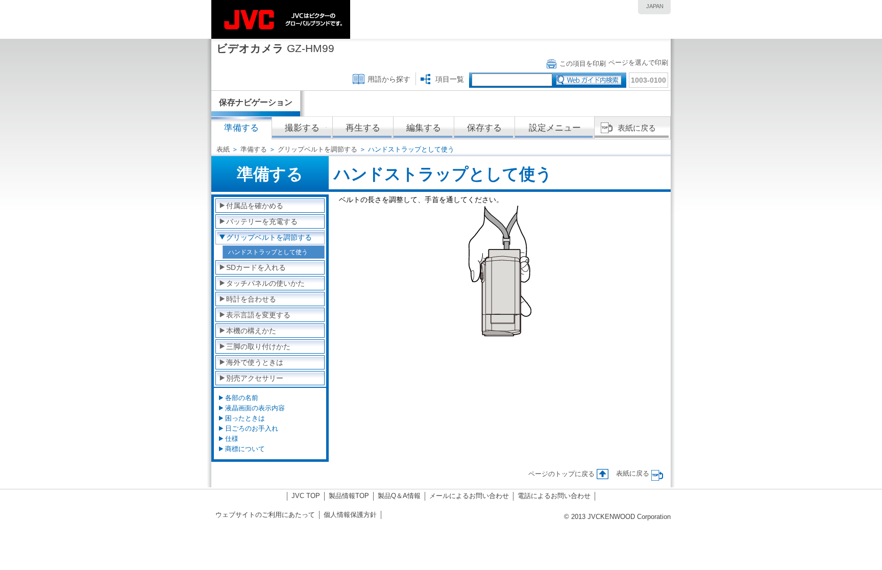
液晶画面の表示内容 (255, 408)
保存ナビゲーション (255, 102)
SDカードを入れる (256, 267)
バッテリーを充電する (262, 221)
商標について (245, 449)
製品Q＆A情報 (399, 496)
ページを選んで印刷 (638, 62)
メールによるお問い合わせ (469, 496)
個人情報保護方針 (350, 514)
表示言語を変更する (258, 315)
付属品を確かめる (254, 206)
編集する (423, 128)
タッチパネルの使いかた (265, 283)
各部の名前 (241, 398)
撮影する (302, 128)
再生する (363, 128)
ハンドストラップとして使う (268, 252)
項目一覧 (449, 79)
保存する (484, 128)
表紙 (223, 149)
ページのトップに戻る (561, 474)
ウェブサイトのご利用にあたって (265, 514)
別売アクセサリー (254, 378)
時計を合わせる (251, 299)
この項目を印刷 (582, 63)
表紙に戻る (637, 127)
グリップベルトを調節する (317, 149)
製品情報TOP (349, 496)
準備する (253, 149)
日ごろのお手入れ (251, 428)
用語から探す (389, 79)
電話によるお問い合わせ (554, 496)
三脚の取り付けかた (258, 346)
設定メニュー (555, 128)
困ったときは (245, 418)
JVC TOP (305, 496)
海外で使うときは (254, 362)
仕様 (231, 438)
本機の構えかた (251, 331)
